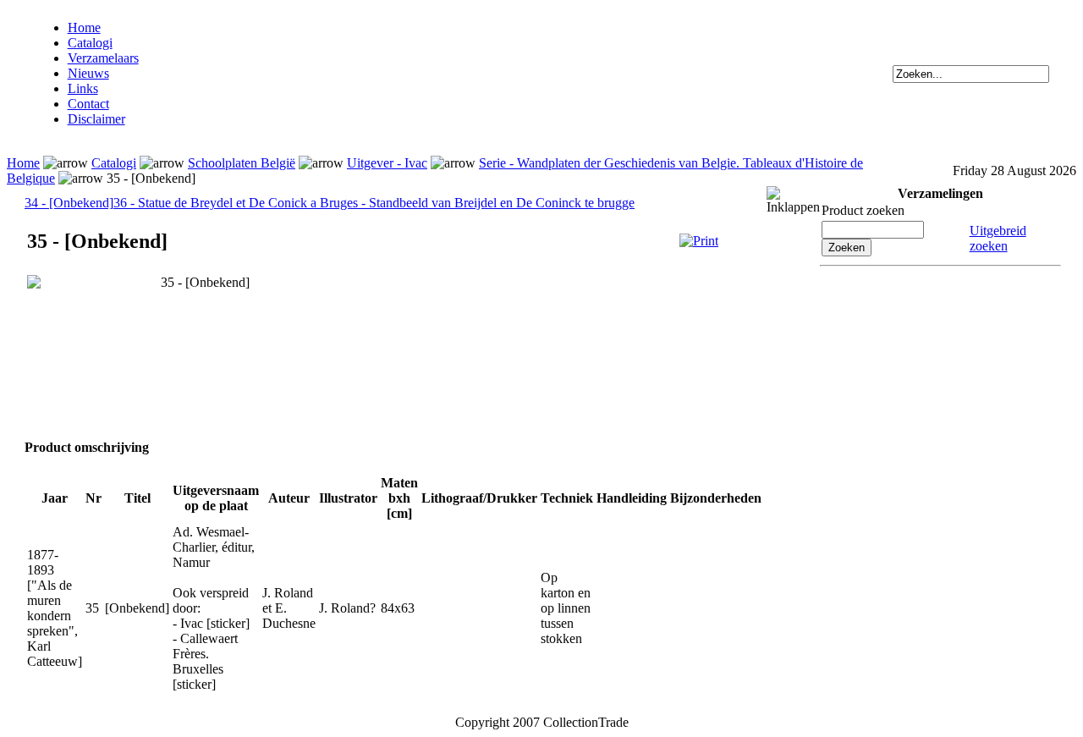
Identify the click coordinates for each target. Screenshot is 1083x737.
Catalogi (90, 43)
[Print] (698, 241)
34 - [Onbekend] (69, 202)
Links (83, 88)
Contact (88, 103)
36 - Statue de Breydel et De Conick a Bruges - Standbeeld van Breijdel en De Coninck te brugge (374, 202)
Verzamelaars (103, 58)
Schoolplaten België (241, 163)
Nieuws (88, 73)
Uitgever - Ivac (387, 163)
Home (84, 27)
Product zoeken (863, 210)
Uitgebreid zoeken (998, 238)
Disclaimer (96, 119)
